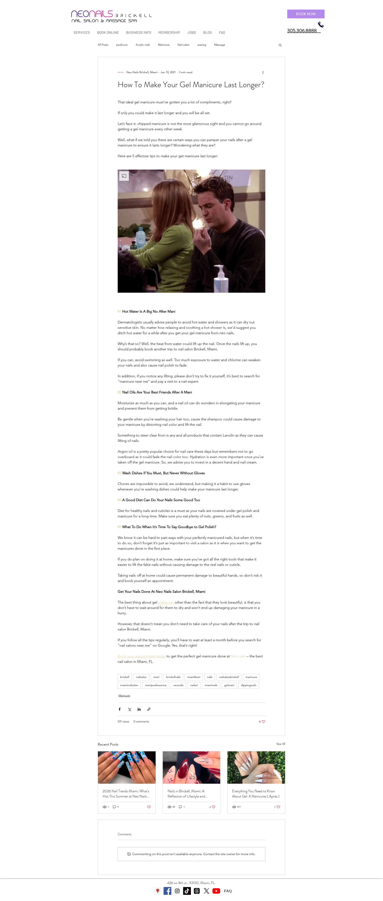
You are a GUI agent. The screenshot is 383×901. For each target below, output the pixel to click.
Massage (219, 44)
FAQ (228, 891)
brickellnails (173, 677)
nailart (194, 685)
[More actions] (263, 72)
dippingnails (248, 685)
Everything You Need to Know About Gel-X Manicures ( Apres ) (255, 793)
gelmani (229, 685)
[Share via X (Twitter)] (129, 709)
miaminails (211, 685)
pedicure (122, 44)
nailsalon (141, 677)
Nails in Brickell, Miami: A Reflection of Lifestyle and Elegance (186, 793)
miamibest (193, 677)
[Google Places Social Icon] (158, 891)
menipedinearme (156, 685)
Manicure (164, 44)
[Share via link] (149, 709)
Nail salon (184, 44)
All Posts (103, 44)
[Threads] (197, 891)
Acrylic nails (143, 44)
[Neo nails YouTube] (216, 891)
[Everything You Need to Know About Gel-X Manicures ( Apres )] (256, 767)
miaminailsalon (129, 685)
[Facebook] (167, 891)
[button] (82, 31)
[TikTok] (187, 891)
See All (280, 744)
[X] (206, 891)
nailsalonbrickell (229, 677)
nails (209, 677)
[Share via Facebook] (119, 709)
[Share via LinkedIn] (139, 709)
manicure (251, 677)
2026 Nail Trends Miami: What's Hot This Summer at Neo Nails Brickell (126, 793)
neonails (178, 685)
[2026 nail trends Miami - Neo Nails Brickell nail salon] (127, 767)
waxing (201, 44)
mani (156, 677)
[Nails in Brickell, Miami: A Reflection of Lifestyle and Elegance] (191, 767)
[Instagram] (177, 891)
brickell (124, 677)
